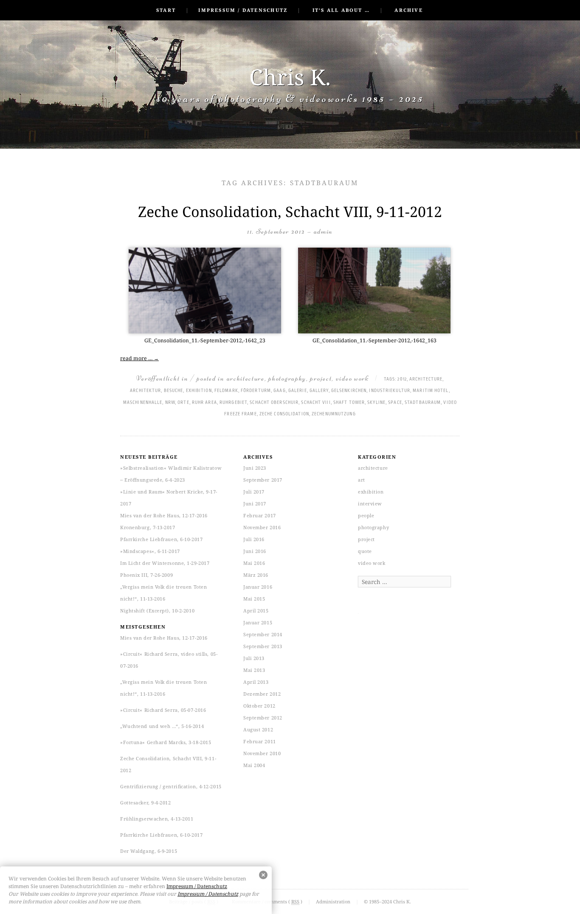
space (395, 402)
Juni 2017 (254, 503)
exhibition (199, 390)
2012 (401, 379)
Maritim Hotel (430, 390)
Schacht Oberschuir (274, 402)
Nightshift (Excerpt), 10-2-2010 (157, 610)
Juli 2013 (254, 658)
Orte (183, 402)
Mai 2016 (254, 563)
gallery (319, 390)
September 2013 (262, 646)
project (321, 378)
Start (166, 10)
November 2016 (262, 527)
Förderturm (256, 390)
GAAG (279, 390)
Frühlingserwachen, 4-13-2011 (156, 818)
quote (365, 551)
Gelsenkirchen (348, 390)
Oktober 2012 (259, 705)
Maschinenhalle (142, 402)
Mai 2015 (254, 598)
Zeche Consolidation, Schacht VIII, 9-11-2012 (290, 211)
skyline (376, 402)
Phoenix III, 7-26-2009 (146, 575)
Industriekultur (389, 390)
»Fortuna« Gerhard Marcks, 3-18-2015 (165, 742)
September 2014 (262, 634)
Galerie (297, 390)
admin (323, 231)
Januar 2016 (257, 587)
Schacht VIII (315, 402)
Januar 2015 (257, 622)
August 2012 (258, 729)
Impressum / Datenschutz (242, 10)
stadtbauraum (423, 402)
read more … (139, 358)
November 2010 (262, 753)
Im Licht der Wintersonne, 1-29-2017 (164, 563)
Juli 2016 (254, 539)
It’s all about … (341, 10)
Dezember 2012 (262, 694)
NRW (170, 402)
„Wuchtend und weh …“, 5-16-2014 (162, 726)
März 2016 (255, 575)
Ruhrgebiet (233, 402)
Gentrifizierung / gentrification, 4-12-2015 (171, 786)
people (366, 515)
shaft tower (349, 402)
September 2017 (262, 480)
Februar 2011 (259, 741)
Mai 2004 (254, 765)
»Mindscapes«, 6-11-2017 (150, 551)
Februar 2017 (259, 515)
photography (287, 378)
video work (352, 378)
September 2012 (262, 717)
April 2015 (256, 610)
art (361, 480)
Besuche (173, 390)
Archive (408, 10)
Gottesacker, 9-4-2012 (145, 802)
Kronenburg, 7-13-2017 (147, 527)
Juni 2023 (254, 468)
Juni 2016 (254, 551)
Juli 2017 (254, 491)
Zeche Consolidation (284, 414)
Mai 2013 (254, 670)
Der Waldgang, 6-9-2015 (148, 851)
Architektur (145, 390)
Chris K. (290, 77)
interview (370, 503)
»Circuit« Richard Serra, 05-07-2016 (163, 710)
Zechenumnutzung (334, 414)
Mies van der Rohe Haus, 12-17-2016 (164, 515)
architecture (246, 378)
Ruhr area (204, 402)
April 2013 (256, 682)
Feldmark (226, 390)
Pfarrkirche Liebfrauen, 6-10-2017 (161, 539)
